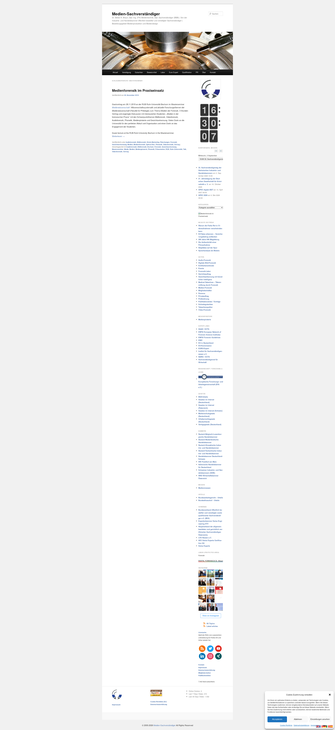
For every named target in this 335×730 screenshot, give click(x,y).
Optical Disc (150, 144)
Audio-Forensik (204, 260)
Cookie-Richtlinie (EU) (158, 701)
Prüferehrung (203, 299)
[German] (324, 726)
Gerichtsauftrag (204, 274)
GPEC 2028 (202, 195)
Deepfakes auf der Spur (207, 247)
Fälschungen (165, 142)
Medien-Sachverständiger (136, 13)
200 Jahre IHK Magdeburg (208, 239)
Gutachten (139, 72)
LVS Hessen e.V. (205, 537)
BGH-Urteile (203, 397)
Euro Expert (173, 72)
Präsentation (160, 149)
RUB (167, 149)
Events (201, 268)
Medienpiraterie (141, 149)
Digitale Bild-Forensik (207, 263)
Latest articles (212, 626)
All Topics (210, 623)
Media (126, 149)
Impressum (315, 725)
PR (197, 72)
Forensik (173, 142)
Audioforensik (131, 142)
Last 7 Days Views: (196, 694)
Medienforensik (139, 144)
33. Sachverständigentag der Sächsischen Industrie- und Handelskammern (211, 159)
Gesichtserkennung (119, 144)
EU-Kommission (205, 345)
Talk (184, 149)
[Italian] (328, 726)
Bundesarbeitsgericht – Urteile (210, 497)
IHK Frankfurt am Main (207, 461)
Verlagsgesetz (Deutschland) (209, 424)
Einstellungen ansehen (320, 719)
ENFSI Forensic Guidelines (209, 337)
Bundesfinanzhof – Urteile (208, 500)
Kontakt (213, 72)
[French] (321, 726)
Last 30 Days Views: (197, 696)
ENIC (200, 340)
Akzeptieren (277, 719)
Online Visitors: (195, 691)
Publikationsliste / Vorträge (209, 301)
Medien (130, 144)
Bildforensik (141, 142)
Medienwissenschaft (121, 107)
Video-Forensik (204, 310)
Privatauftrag (203, 296)
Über (204, 72)
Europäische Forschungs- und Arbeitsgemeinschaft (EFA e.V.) (210, 384)
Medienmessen (204, 488)
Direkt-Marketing (153, 142)
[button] (329, 694)
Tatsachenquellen (205, 307)
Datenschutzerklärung (301, 725)
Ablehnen (298, 719)
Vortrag (177, 144)
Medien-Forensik (205, 287)
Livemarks (202, 632)
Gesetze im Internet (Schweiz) (210, 410)
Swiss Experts (204, 546)
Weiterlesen (118, 136)
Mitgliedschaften (205, 290)
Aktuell (115, 72)
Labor (163, 72)
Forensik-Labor (204, 271)
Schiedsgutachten (205, 304)
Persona (201, 293)
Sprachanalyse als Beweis (208, 250)
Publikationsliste (204, 675)
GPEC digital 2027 (205, 189)
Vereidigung (126, 72)
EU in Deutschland (205, 343)
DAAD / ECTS (203, 329)
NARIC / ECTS (204, 357)
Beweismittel (152, 72)
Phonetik (159, 144)
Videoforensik (168, 144)
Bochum (150, 147)
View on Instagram (210, 616)
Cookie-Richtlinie (286, 725)
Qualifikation (187, 72)
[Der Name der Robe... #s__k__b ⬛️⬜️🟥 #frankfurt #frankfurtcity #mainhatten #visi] (202, 598)
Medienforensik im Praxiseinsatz (138, 90)
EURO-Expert (203, 348)
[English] (317, 726)
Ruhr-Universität (176, 149)
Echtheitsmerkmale (206, 265)
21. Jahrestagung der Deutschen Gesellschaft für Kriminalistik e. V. (210, 181)
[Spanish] (331, 726)
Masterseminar (117, 149)
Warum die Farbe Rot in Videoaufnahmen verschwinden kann (210, 228)
